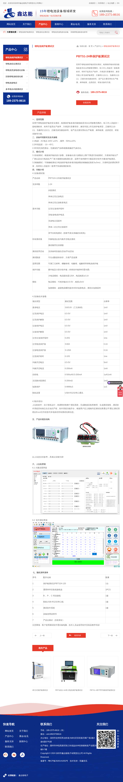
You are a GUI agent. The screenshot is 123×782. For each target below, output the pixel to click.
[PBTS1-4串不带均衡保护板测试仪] (94, 671)
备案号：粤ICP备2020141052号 (54, 761)
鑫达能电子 (23, 775)
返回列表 (77, 635)
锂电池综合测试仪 (42, 32)
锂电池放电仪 (11, 83)
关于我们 (27, 24)
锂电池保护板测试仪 (26, 32)
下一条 (110, 635)
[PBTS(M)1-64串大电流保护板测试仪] (60, 671)
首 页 (91, 46)
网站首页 (11, 24)
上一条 (42, 635)
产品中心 (43, 24)
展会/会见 (75, 24)
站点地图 (111, 3)
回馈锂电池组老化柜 (78, 32)
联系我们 (101, 3)
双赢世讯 (83, 761)
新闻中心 (59, 24)
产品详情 (41, 112)
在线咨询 (87, 103)
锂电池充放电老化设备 (60, 32)
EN (118, 3)
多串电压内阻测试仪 (14, 89)
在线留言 (92, 3)
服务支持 (91, 24)
